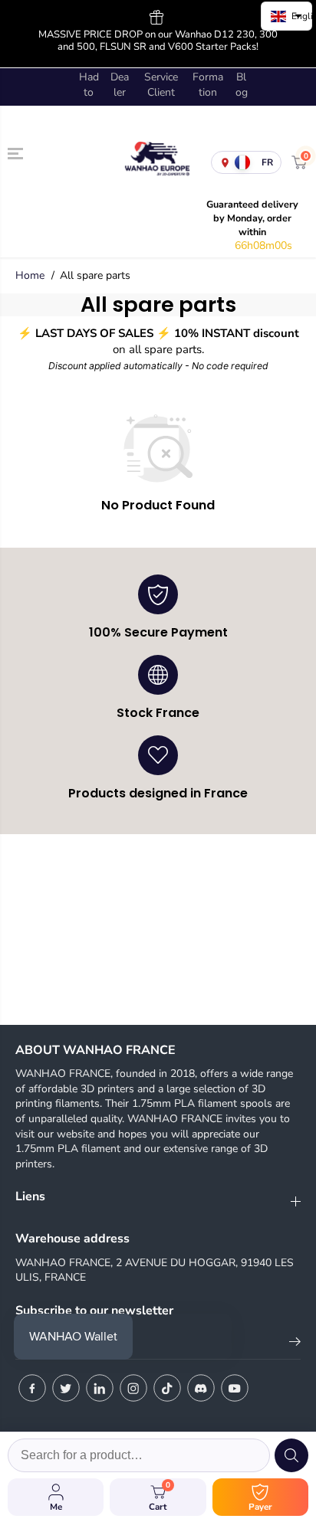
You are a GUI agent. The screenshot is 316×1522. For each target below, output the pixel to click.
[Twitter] (66, 1388)
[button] (17, 154)
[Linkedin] (100, 1388)
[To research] (291, 1455)
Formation (208, 85)
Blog (241, 85)
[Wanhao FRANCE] (154, 162)
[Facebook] (32, 1388)
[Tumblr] (201, 1388)
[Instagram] (133, 1388)
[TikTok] (167, 1388)
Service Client (161, 85)
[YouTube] (235, 1388)
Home (29, 275)
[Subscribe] (295, 1344)
